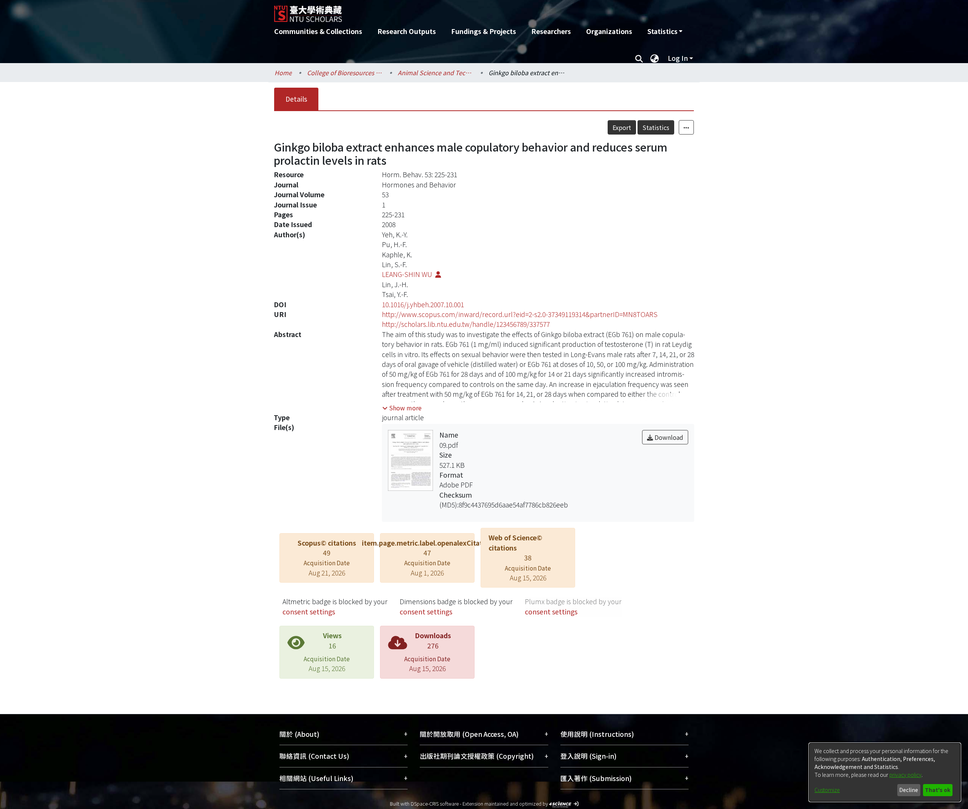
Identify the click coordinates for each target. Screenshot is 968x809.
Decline (908, 790)
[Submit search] (639, 58)
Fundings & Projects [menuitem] (483, 31)
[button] (402, 408)
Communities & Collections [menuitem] (318, 31)
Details (296, 99)
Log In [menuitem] (678, 58)
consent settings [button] (308, 611)
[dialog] (884, 772)
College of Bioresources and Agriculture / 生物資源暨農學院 (345, 72)
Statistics (655, 127)
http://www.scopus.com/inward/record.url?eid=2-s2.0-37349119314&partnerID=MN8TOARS (520, 314)
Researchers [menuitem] (551, 31)
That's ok (937, 790)
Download (668, 437)
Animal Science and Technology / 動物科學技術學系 (435, 72)
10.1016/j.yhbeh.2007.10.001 (423, 304)
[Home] (443, 11)
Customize (827, 790)
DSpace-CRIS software (435, 803)
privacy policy (905, 774)
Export (622, 127)
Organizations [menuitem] (609, 31)
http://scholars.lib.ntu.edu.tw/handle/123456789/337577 (466, 324)
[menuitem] (664, 31)
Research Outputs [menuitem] (406, 31)
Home (283, 72)
